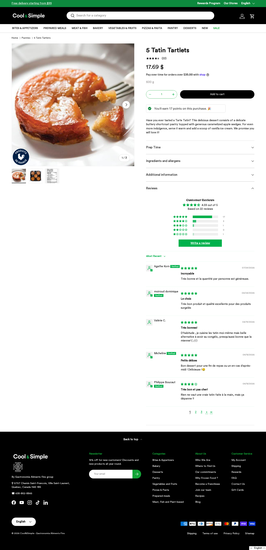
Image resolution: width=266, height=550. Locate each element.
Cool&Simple (27, 533)
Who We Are (202, 460)
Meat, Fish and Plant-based (168, 502)
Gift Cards (237, 490)
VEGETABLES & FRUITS (122, 28)
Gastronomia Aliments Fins (30, 477)
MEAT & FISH (79, 28)
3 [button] (201, 412)
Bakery (156, 466)
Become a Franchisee (207, 484)
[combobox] (140, 16)
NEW (205, 28)
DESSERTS (189, 28)
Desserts (157, 472)
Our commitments (205, 472)
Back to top (131, 439)
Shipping (236, 466)
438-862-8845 (23, 493)
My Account (238, 460)
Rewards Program (208, 3)
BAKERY (98, 28)
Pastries (26, 38)
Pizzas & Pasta (160, 490)
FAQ (234, 478)
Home (15, 38)
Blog (197, 502)
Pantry (156, 478)
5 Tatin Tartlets (42, 38)
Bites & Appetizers (163, 460)
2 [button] (196, 412)
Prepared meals (161, 496)
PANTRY (173, 28)
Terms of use (210, 533)
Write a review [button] (200, 243)
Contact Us (238, 484)
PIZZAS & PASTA (152, 28)
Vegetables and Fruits (164, 484)
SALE (216, 28)
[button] (252, 16)
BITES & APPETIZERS (25, 28)
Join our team (203, 490)
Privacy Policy (231, 533)
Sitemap (249, 533)
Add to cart (217, 94)
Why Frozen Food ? (206, 478)
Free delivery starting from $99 (32, 3)
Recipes (199, 496)
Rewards (236, 472)
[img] (189, 268)
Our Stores (231, 3)
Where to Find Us (205, 466)
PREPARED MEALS (54, 28)
